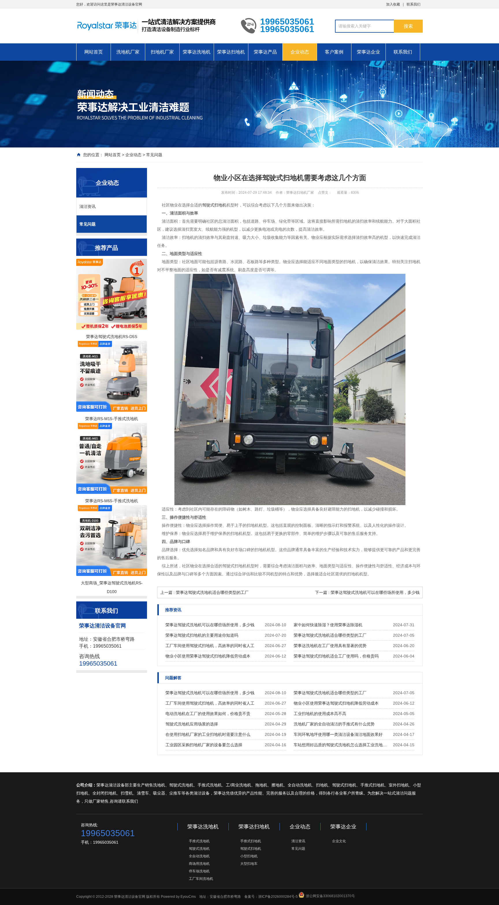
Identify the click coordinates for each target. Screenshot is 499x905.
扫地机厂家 (162, 51)
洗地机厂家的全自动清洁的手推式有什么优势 (334, 724)
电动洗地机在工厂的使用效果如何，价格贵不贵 (207, 713)
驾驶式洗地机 (199, 849)
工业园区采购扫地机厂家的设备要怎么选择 (203, 745)
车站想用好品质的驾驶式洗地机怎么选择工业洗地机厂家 (342, 745)
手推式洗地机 (199, 841)
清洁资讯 (87, 206)
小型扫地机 (249, 856)
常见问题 (154, 154)
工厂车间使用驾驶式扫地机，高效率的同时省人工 (209, 645)
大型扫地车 (249, 864)
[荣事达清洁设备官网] (154, 25)
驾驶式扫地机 (214, 205)
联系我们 (413, 4)
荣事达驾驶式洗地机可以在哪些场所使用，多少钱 (209, 625)
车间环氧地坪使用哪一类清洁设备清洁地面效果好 (338, 734)
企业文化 (339, 841)
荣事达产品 (265, 51)
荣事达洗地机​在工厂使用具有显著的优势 (330, 645)
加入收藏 (393, 4)
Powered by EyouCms (178, 897)
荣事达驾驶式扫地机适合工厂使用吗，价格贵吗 (336, 656)
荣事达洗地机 (197, 51)
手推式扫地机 (250, 841)
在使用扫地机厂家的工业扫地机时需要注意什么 (207, 734)
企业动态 (300, 51)
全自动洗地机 (199, 856)
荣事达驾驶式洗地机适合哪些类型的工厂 (330, 635)
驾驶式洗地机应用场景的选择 (191, 724)
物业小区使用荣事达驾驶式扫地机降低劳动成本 (207, 656)
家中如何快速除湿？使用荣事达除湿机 (328, 625)
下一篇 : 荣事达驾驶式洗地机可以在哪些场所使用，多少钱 (367, 592)
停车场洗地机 (199, 871)
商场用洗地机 (199, 864)
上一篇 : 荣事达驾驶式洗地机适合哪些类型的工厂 (204, 592)
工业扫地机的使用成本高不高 (320, 713)
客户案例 (334, 51)
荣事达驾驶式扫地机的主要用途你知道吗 (201, 635)
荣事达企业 (368, 51)
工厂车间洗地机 (201, 879)
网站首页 (93, 51)
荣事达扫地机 (231, 51)
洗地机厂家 (127, 51)
